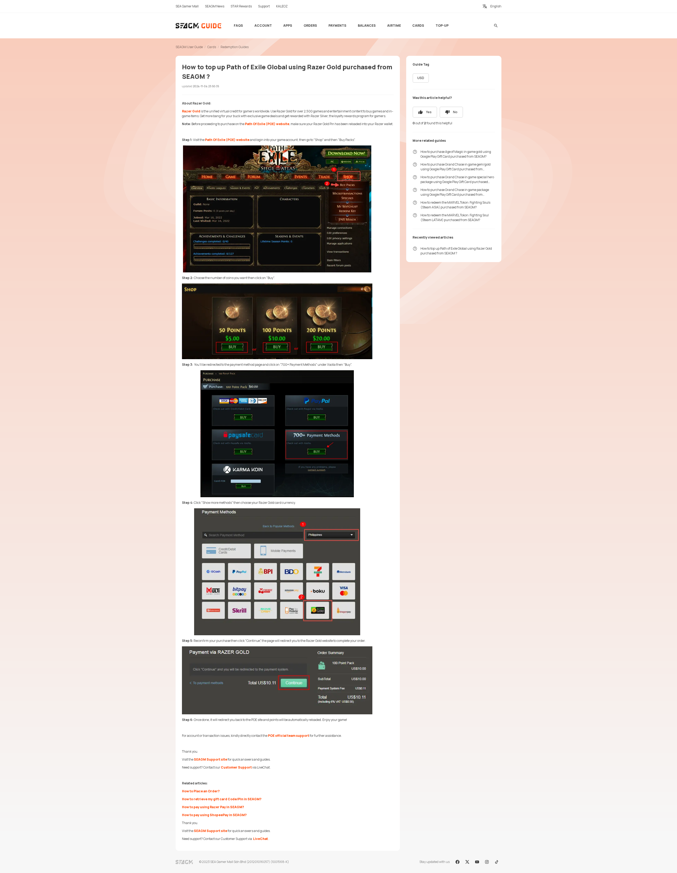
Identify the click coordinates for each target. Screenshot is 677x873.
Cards (211, 47)
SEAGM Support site (210, 759)
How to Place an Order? (201, 791)
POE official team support (288, 735)
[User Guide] (199, 25)
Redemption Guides (235, 47)
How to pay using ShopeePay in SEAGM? (214, 815)
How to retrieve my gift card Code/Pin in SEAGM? (222, 799)
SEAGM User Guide (189, 47)
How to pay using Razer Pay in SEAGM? (213, 807)
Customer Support (236, 767)
